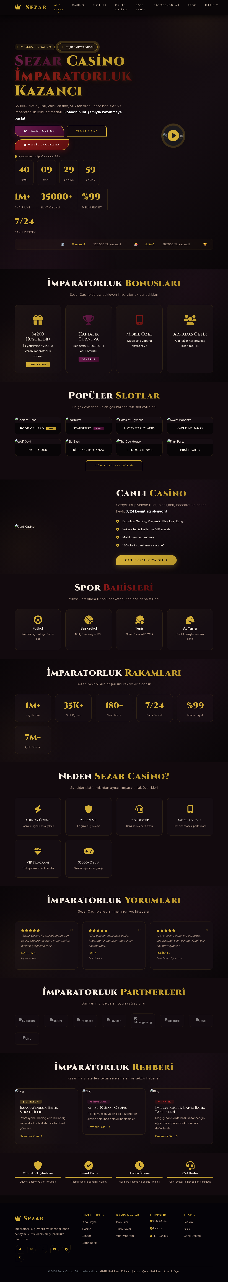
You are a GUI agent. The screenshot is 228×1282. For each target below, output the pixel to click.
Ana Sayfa (58, 7)
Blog (192, 5)
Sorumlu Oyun (171, 1271)
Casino (78, 5)
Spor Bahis (140, 7)
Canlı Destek (192, 1236)
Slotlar (100, 5)
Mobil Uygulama (43, 144)
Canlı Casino (121, 7)
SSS (187, 1229)
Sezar (35, 7)
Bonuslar (122, 1222)
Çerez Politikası (151, 1271)
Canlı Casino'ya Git (145, 560)
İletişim (212, 5)
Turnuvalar (123, 1229)
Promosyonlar (166, 5)
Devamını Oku (30, 1136)
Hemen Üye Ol (41, 131)
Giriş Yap (88, 131)
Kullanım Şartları (130, 1271)
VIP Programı (125, 1236)
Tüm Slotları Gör (112, 465)
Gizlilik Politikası (109, 1271)
